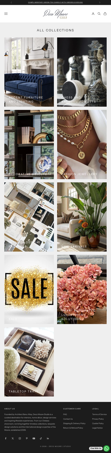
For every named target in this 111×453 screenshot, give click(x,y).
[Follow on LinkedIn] (48, 438)
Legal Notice (97, 428)
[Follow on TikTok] (41, 438)
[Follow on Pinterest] (26, 438)
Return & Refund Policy (73, 428)
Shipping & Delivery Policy (74, 423)
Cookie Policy (98, 423)
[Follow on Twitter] (12, 438)
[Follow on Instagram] (19, 438)
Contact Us (68, 419)
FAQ (65, 414)
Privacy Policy (98, 419)
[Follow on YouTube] (33, 438)
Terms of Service (99, 414)
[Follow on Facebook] (5, 438)
